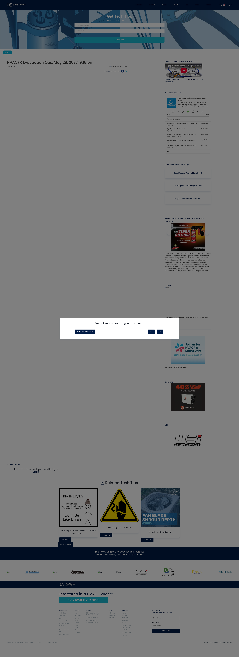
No (160, 332)
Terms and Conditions (85, 332)
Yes (151, 332)
